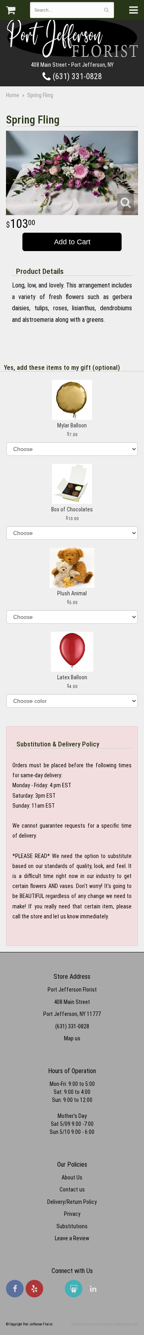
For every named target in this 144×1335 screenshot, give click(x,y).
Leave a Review (72, 1238)
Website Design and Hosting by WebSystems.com (104, 1324)
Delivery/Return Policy (72, 1202)
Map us (72, 1038)
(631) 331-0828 (76, 76)
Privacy (72, 1214)
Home (12, 95)
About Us (72, 1177)
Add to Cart (72, 242)
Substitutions (72, 1226)
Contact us (72, 1189)
